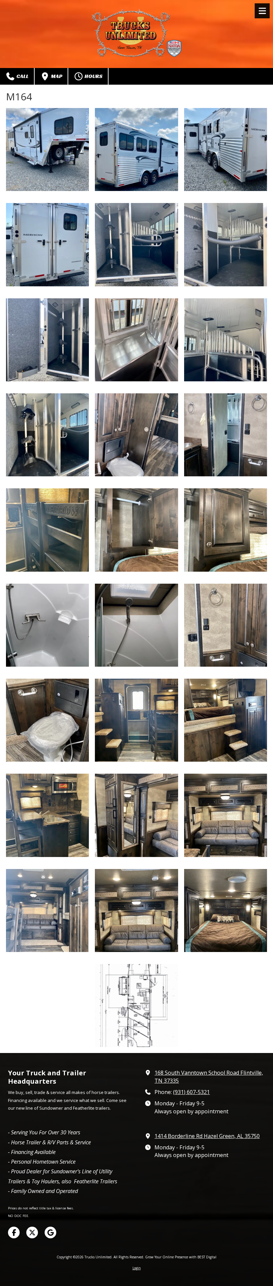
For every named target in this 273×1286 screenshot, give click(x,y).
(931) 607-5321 (191, 1092)
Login (137, 1268)
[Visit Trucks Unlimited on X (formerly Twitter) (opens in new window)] (32, 1232)
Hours (93, 76)
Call (22, 76)
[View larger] (47, 149)
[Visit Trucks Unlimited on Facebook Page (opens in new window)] (14, 1232)
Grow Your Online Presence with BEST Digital (180, 1257)
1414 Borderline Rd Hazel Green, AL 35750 (207, 1136)
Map (56, 76)
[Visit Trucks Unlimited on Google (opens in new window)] (50, 1232)
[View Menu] (262, 10)
